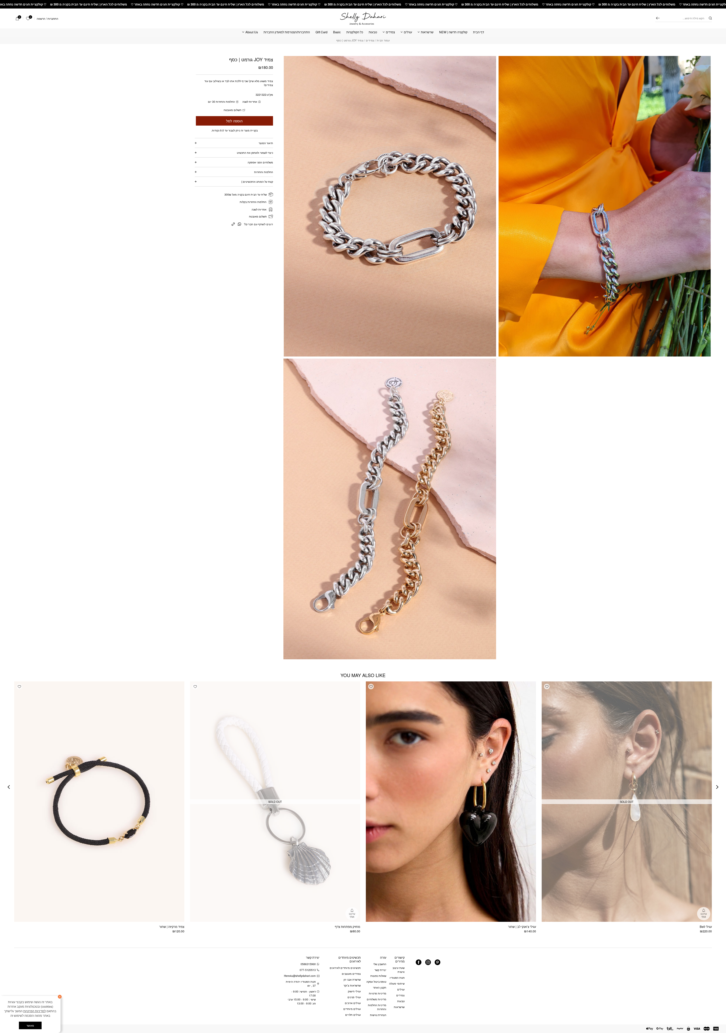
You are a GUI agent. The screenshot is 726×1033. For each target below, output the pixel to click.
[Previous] (717, 787)
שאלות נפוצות (378, 976)
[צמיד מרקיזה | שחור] (99, 801)
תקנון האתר (379, 987)
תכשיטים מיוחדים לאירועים (345, 968)
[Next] (9, 787)
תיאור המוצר (266, 143)
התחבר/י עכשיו (25, 984)
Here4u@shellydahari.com (300, 976)
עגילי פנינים (354, 997)
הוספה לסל (234, 120)
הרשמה (41, 18)
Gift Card (321, 32)
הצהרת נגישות (378, 1015)
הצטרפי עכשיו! (37, 973)
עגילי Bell (706, 926)
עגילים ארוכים (353, 1003)
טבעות (373, 32)
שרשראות (427, 32)
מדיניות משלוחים (376, 999)
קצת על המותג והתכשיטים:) (257, 181)
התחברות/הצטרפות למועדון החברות (287, 32)
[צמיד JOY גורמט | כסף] (233, 224)
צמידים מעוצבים (351, 974)
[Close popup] (11, 936)
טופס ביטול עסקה (376, 981)
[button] (547, 686)
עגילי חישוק (354, 991)
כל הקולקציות (354, 32)
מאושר (30, 1025)
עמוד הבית (383, 40)
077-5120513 (308, 970)
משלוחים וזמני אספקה (260, 162)
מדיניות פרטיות (377, 993)
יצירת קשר (380, 970)
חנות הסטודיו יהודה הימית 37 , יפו (301, 983)
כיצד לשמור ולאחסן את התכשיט (255, 153)
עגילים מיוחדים (352, 1009)
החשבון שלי (379, 964)
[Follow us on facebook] (418, 962)
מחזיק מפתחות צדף (347, 926)
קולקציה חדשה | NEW (453, 32)
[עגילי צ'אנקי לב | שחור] (451, 801)
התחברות (52, 18)
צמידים (390, 32)
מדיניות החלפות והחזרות (377, 1007)
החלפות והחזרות (263, 172)
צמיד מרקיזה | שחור (171, 926)
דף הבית (478, 32)
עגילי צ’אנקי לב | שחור (522, 926)
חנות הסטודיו (397, 977)
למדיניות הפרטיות (34, 1011)
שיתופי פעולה (397, 983)
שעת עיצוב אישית (398, 970)
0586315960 (308, 964)
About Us (251, 32)
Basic (337, 32)
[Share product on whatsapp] (239, 224)
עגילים (408, 32)
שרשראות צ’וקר (352, 985)
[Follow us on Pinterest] (437, 962)
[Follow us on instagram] (428, 962)
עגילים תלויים (353, 1015)
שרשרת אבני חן (352, 979)
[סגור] (60, 997)
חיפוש (658, 18)
